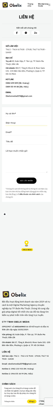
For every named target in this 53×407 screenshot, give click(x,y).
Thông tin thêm (9, 401)
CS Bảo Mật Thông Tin (39, 401)
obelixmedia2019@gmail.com (22, 364)
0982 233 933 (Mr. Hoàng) (17, 83)
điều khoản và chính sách (29, 194)
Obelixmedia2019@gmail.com (19, 96)
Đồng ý (31, 401)
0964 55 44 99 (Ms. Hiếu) (17, 87)
